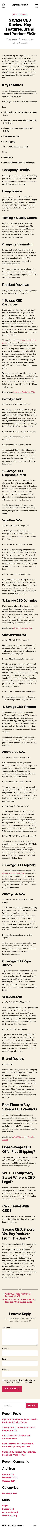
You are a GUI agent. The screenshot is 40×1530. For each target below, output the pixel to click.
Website (5, 1370)
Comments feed (10, 1512)
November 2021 (10, 1477)
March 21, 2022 (28, 39)
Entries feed (8, 1509)
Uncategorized (20, 15)
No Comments (21, 43)
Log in (5, 1505)
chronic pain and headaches (13, 873)
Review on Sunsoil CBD (22, 628)
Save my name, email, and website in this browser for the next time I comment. (19, 1381)
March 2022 (8, 1474)
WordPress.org (9, 1515)
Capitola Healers (20, 5)
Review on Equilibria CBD (24, 392)
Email (5, 1359)
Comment (6, 1328)
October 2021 (8, 1481)
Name (5, 1349)
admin (14, 39)
